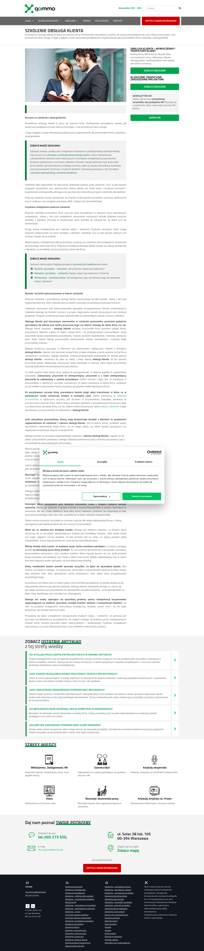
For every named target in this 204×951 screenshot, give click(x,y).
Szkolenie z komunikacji (115, 912)
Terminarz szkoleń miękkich (77, 915)
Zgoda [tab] (60, 462)
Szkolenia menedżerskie (75, 890)
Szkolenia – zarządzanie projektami (79, 899)
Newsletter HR (126, 8)
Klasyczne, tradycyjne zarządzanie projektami (147, 78)
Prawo (168, 798)
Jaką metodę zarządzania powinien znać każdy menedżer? (65, 725)
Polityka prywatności (113, 937)
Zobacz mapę (128, 850)
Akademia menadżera (74, 924)
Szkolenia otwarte (112, 918)
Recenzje (91, 798)
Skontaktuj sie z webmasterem (117, 943)
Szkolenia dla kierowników (116, 896)
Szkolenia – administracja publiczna (80, 909)
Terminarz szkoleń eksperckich (78, 918)
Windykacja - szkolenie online (50, 277)
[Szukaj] (179, 8)
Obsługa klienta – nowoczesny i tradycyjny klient (152, 49)
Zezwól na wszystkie (142, 496)
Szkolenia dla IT (111, 921)
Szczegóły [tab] (102, 462)
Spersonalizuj (100, 496)
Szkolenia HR (70, 902)
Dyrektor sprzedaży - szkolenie (50, 269)
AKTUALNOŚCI (102, 21)
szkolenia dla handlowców (86, 264)
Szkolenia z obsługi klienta (76, 940)
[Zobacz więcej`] (175, 659)
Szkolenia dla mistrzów (74, 946)
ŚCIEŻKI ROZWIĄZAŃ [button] (48, 21)
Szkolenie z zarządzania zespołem (79, 921)
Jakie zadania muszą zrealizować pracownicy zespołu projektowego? (73, 674)
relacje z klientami (110, 406)
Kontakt (108, 927)
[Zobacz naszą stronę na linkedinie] (33, 906)
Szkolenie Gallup (72, 927)
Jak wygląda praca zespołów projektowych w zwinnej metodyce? (70, 654)
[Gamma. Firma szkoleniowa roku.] (40, 8)
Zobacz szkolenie (155, 70)
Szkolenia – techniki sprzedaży (117, 905)
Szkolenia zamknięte (73, 887)
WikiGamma (38, 767)
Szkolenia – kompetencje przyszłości (80, 905)
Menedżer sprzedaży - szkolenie (51, 273)
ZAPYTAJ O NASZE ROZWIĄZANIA (160, 21)
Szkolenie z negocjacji (74, 937)
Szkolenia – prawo (72, 912)
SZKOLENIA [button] (70, 21)
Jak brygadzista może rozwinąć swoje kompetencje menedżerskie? (71, 709)
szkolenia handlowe (66, 172)
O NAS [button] (28, 21)
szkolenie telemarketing (42, 172)
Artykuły (143, 798)
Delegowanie (55, 767)
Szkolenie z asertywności (75, 933)
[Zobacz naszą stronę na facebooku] (27, 906)
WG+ (139, 8)
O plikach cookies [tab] (143, 462)
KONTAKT (117, 21)
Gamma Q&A (102, 767)
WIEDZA (87, 21)
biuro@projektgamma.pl (50, 849)
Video (49, 798)
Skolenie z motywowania (75, 930)
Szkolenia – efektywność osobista (79, 896)
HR (66, 767)
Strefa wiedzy (110, 933)
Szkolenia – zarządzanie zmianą (118, 887)
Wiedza (108, 930)
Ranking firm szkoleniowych (116, 915)
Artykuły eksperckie (155, 767)
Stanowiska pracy (108, 798)
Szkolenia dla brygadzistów (116, 909)
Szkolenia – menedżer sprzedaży (118, 902)
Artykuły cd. (156, 798)
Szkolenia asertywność (114, 899)
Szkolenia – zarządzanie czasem (118, 890)
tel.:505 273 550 (52, 837)
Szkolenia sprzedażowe (75, 893)
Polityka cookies (111, 940)
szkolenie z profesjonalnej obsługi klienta (68, 155)
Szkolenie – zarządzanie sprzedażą (119, 893)
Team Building (111, 924)
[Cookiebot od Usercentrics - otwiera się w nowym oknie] (149, 453)
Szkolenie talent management (77, 943)
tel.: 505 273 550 (32, 895)
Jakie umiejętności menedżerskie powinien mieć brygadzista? (67, 690)
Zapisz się (155, 118)
